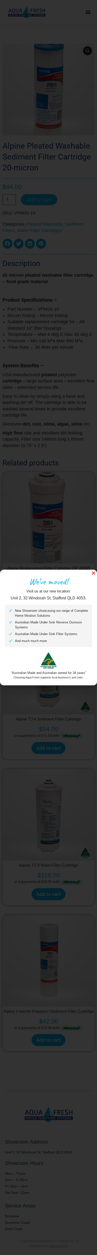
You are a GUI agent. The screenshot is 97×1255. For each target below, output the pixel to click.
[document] (48, 627)
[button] (93, 573)
